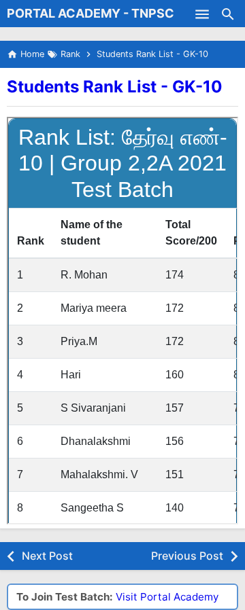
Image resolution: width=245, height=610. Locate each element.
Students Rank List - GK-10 (115, 86)
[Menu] (202, 13)
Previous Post (187, 555)
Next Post (47, 555)
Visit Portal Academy (167, 596)
